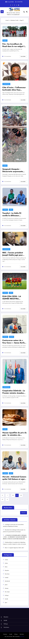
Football (5, 209)
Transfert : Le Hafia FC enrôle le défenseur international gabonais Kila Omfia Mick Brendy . (13, 214)
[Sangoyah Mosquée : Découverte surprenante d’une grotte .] (14, 134)
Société (5, 40)
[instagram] (16, 5)
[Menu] (2, 11)
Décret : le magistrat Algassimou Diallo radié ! (14, 547)
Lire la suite (23, 56)
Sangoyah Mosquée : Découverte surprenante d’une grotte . (12, 170)
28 (13, 495)
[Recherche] (24, 12)
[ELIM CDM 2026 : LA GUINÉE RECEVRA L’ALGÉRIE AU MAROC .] (14, 281)
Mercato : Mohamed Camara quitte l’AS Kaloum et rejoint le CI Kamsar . (14, 478)
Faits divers (7, 574)
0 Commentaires (7, 56)
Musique (6, 588)
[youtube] (18, 5)
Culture (6, 563)
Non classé (7, 592)
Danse (6, 567)
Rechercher (8, 508)
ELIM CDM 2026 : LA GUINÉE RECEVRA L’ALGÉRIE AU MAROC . (12, 297)
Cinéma (6, 559)
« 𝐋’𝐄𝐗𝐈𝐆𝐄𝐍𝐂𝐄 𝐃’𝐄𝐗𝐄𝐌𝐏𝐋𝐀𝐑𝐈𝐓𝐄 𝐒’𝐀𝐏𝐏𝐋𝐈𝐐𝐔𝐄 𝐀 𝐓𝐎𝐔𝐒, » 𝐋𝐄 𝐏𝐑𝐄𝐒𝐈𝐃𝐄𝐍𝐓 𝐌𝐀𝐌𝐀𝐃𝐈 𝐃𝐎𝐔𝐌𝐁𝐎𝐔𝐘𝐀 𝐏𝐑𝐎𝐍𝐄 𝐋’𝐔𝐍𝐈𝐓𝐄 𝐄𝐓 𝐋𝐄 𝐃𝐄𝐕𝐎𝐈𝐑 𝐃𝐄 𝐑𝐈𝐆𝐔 (15, 537)
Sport (11, 209)
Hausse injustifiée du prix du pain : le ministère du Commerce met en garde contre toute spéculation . (14, 433)
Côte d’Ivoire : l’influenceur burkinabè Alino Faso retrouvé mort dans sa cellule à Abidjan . (14, 88)
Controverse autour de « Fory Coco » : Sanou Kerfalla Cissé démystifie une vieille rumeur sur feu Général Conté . (14, 341)
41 (2, 499)
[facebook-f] (10, 5)
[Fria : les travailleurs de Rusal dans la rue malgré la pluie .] (14, 31)
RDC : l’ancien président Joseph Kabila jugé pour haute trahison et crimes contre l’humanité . (12, 253)
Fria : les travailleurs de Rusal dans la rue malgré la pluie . (13, 45)
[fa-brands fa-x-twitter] (12, 5)
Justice (6, 584)
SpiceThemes (22, 636)
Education (7, 570)
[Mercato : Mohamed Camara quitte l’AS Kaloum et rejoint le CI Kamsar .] (14, 460)
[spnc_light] (27, 12)
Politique (5, 336)
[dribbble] (14, 5)
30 (21, 495)
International (6, 83)
